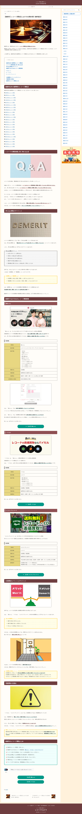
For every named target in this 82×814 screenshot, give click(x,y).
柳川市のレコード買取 (10, 124)
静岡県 (66, 77)
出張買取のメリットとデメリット (13, 77)
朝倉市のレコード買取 (10, 139)
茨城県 (66, 35)
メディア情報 (37, 805)
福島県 (66, 32)
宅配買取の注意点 (10, 79)
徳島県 (66, 114)
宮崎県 (66, 138)
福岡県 (6, 789)
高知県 (66, 122)
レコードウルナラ (41, 3)
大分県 (66, 135)
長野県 (66, 72)
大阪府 (66, 90)
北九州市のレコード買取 (10, 97)
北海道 (66, 17)
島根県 (66, 103)
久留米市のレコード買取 (10, 100)
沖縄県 (66, 143)
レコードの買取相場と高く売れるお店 (14, 64)
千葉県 (66, 45)
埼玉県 (66, 43)
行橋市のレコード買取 (10, 119)
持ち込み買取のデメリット (12, 66)
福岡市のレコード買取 (10, 95)
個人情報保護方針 (44, 805)
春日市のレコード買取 (10, 102)
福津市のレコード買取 (10, 122)
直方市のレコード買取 (10, 134)
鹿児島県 (66, 140)
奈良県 (66, 95)
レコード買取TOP (31, 6)
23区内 (64, 51)
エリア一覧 (51, 6)
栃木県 (66, 38)
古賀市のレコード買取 (10, 131)
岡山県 (66, 106)
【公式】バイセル (31, 504)
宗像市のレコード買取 (10, 114)
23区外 (64, 53)
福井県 (66, 67)
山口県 (66, 111)
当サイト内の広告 (51, 805)
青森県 (66, 19)
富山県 (66, 61)
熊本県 (66, 132)
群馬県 (66, 40)
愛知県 (66, 80)
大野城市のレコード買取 (10, 109)
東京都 (66, 48)
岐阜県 (66, 74)
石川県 (66, 64)
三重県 (66, 82)
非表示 (12, 59)
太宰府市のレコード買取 (10, 117)
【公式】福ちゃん (31, 426)
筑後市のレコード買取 (10, 141)
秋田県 (66, 24)
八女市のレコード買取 (10, 129)
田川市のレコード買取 (10, 144)
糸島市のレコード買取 (10, 112)
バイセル (9, 72)
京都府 (66, 88)
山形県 (66, 30)
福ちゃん (9, 70)
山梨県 (66, 69)
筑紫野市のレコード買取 (10, 107)
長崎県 (66, 130)
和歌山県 (66, 98)
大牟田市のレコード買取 (10, 105)
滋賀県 (66, 85)
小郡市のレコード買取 (10, 127)
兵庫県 (66, 93)
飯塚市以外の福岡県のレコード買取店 (14, 63)
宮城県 (66, 27)
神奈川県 (66, 56)
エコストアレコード (11, 74)
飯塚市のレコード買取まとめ (12, 80)
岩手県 (66, 22)
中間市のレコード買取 (10, 146)
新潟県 (66, 59)
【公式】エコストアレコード (31, 574)
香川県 (66, 117)
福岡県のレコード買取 (10, 92)
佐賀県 (66, 127)
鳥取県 (66, 101)
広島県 (66, 109)
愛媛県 (66, 119)
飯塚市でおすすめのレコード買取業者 (14, 68)
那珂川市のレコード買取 (10, 136)
